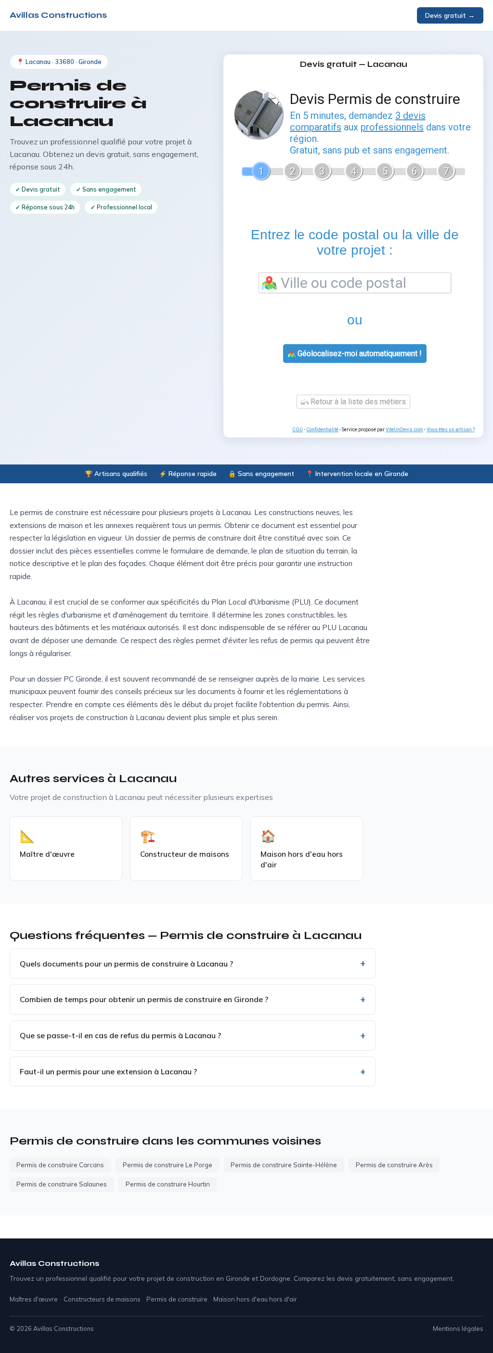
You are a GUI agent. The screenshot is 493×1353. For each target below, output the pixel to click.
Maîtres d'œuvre (34, 1299)
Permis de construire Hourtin (168, 1184)
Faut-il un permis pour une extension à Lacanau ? (108, 1071)
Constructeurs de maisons (102, 1299)
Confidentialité (322, 429)
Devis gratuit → (450, 15)
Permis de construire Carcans (60, 1165)
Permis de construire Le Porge (167, 1165)
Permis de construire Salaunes (61, 1184)
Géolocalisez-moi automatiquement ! (359, 353)
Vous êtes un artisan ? (451, 429)
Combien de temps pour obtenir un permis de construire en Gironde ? (144, 999)
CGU (297, 429)
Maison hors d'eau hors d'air (255, 1299)
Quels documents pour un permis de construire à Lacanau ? (126, 963)
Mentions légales (458, 1328)
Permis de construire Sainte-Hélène (284, 1165)
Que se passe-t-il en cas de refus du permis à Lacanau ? (120, 1035)
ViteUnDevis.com (404, 429)
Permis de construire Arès (394, 1165)
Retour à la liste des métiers (357, 401)
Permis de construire (177, 1299)
